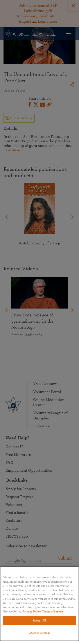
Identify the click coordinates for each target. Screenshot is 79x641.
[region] (39, 604)
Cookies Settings (39, 633)
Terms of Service (53, 611)
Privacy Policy (32, 611)
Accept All (39, 620)
